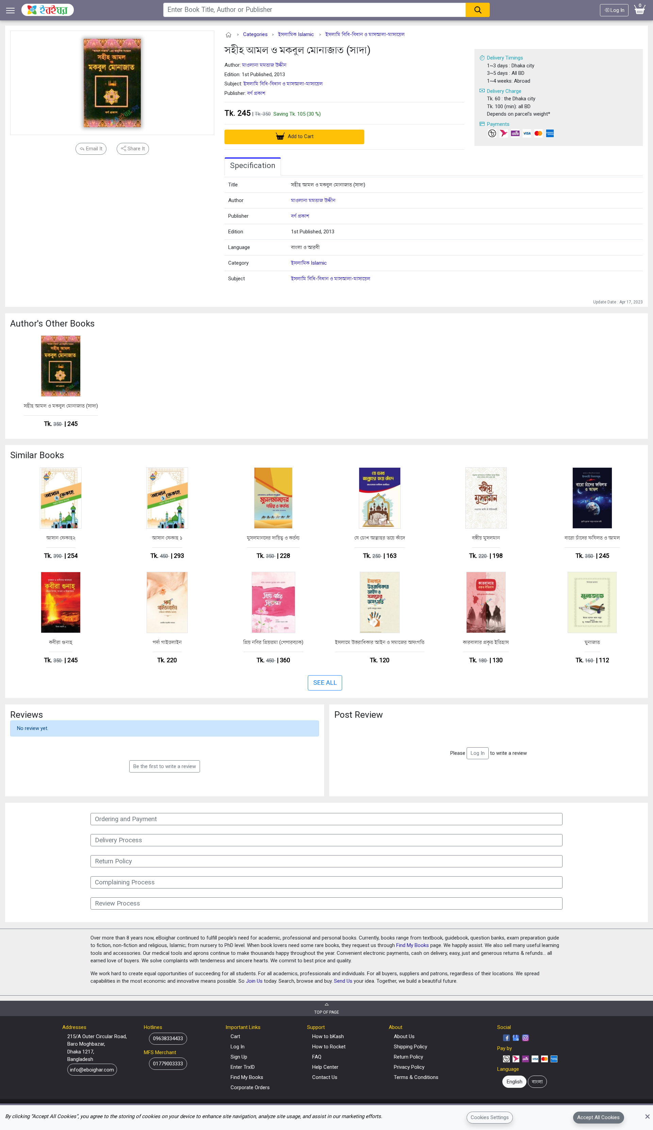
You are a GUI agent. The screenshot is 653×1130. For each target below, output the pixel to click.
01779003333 (168, 1064)
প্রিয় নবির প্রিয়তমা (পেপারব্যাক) (273, 642)
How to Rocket (329, 1047)
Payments (498, 124)
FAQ (316, 1057)
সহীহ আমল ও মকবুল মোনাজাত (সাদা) (297, 50)
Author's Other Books (52, 323)
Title (233, 185)
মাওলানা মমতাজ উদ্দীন (264, 65)
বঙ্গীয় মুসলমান (486, 538)
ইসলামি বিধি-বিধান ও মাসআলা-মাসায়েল (365, 34)
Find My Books (412, 945)
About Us (404, 1036)
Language (239, 247)
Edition (235, 232)
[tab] (252, 166)
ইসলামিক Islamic (296, 34)
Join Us (254, 981)
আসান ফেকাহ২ (61, 538)
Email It (93, 149)
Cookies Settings (490, 1117)
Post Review (358, 715)
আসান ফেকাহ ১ (167, 538)
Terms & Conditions (416, 1077)
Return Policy (408, 1057)
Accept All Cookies (598, 1117)
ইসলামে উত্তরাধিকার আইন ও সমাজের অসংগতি (379, 642)
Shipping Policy (410, 1047)
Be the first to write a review (164, 766)
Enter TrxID (243, 1067)
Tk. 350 (263, 114)
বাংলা (537, 1082)
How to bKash (328, 1036)
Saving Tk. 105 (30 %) (297, 114)
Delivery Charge (504, 91)
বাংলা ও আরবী (305, 247)
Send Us (343, 981)
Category (238, 263)
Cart (235, 1036)
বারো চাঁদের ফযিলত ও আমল (592, 538)
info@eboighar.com (92, 1069)
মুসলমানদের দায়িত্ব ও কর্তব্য (273, 538)
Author (236, 200)
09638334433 (168, 1038)
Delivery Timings (505, 58)
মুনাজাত (592, 642)
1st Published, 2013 (312, 232)
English (514, 1082)
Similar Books (37, 455)
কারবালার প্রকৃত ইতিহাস (486, 642)
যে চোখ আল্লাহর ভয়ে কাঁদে (379, 538)
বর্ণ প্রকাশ (256, 93)
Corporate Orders (250, 1087)
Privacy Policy (409, 1067)
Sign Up (239, 1057)
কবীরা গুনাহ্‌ (60, 642)
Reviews (26, 715)
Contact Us (324, 1077)
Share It (135, 149)
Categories (255, 34)
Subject (236, 279)
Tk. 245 (237, 113)
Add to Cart (300, 136)
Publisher (238, 216)
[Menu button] (10, 10)
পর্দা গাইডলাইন (167, 642)
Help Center (325, 1067)
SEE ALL (325, 682)
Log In (616, 10)
